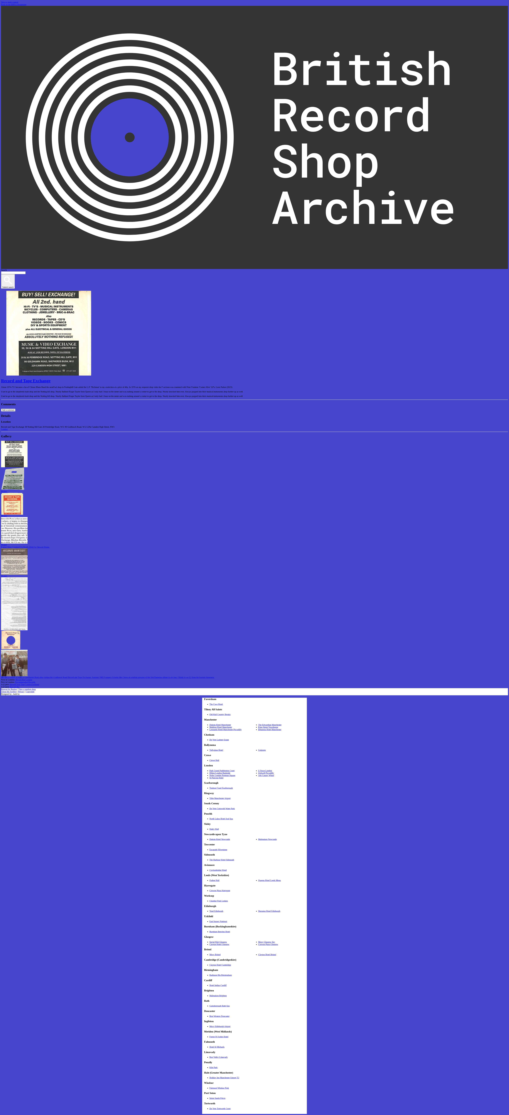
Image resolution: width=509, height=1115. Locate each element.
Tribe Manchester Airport (220, 798)
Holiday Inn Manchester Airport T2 (224, 1078)
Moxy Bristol (215, 954)
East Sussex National (218, 921)
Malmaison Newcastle (267, 839)
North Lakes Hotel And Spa (221, 819)
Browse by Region (9, 689)
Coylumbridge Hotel (218, 870)
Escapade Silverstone (218, 850)
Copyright (30, 692)
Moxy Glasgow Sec (266, 942)
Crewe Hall (214, 760)
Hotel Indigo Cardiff (218, 985)
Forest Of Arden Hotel (218, 1037)
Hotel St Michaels (216, 1047)
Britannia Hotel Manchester (269, 729)
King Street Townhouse (268, 727)
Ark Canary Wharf (266, 775)
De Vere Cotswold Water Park (222, 808)
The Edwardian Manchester (269, 725)
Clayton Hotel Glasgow (219, 944)
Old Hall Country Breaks (220, 714)
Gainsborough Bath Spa (219, 1006)
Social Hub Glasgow (218, 942)
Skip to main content (9, 2)
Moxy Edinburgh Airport (219, 1026)
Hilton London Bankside (219, 773)
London (4, 429)
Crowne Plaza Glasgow (268, 944)
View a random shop (27, 689)
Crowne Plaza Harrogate (219, 890)
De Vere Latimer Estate (219, 740)
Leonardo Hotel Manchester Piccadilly (225, 729)
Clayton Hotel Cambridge (220, 965)
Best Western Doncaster (219, 1016)
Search (4, 270)
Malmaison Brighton (218, 996)
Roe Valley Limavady (218, 1057)
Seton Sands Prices (217, 1098)
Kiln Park (213, 1067)
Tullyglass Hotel (216, 750)
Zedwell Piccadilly (266, 773)
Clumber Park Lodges (218, 901)
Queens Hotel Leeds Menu (269, 880)
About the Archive (9, 692)
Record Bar (14, 687)
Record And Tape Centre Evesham (24, 684)
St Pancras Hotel (216, 778)
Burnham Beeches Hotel (219, 932)
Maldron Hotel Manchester (220, 727)
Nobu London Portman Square (222, 775)
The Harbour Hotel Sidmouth (221, 860)
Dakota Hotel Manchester (220, 725)
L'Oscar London (265, 771)
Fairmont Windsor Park (219, 1088)
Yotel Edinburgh (216, 911)
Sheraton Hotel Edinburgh (269, 911)
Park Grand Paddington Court (221, 771)
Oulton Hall (214, 880)
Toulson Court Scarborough (221, 788)
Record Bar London (24, 680)
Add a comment (8, 410)
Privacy (21, 692)
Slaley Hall (214, 829)
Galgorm (262, 750)
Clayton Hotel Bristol (267, 954)
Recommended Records (25, 682)
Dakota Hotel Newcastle (219, 839)
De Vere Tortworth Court (220, 1108)
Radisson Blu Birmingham (220, 975)
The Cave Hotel (216, 704)
